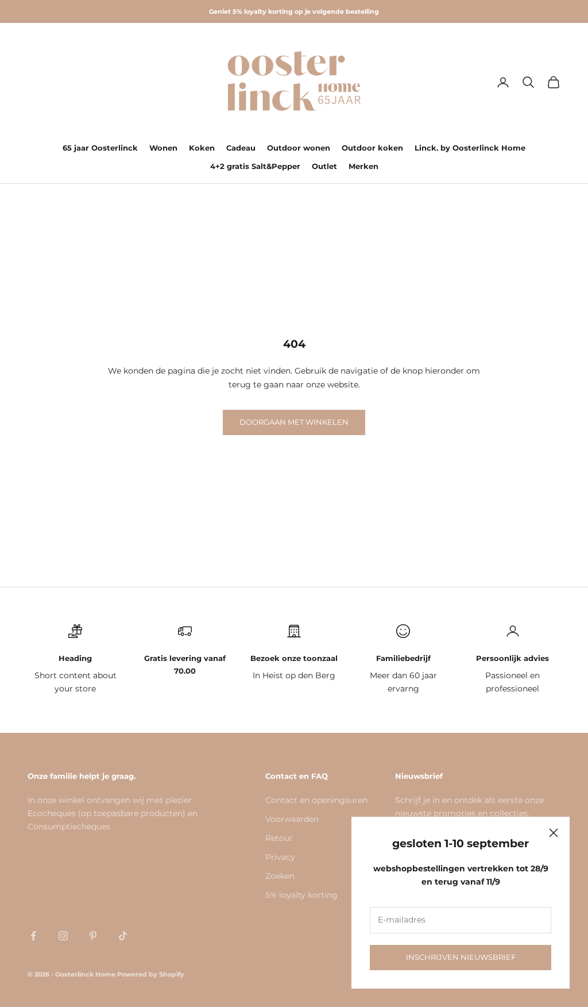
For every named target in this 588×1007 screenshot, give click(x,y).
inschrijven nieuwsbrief (461, 957)
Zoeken (280, 876)
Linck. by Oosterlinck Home (470, 147)
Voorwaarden (292, 819)
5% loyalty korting (301, 895)
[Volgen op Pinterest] (93, 935)
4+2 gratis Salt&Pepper (255, 166)
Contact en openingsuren (316, 800)
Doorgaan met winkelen (294, 421)
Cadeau (241, 147)
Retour (279, 838)
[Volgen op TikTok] (123, 935)
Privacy (280, 857)
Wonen (163, 147)
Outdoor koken (372, 147)
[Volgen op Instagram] (63, 935)
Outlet (324, 166)
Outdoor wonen (298, 147)
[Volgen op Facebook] (33, 935)
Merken (363, 166)
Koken (202, 147)
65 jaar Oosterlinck (100, 147)
